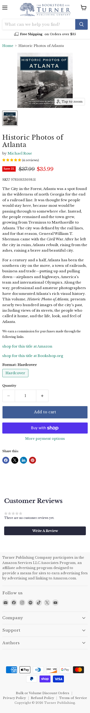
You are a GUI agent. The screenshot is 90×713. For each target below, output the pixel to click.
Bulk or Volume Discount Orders (42, 693)
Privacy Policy (14, 698)
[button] (45, 530)
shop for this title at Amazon (27, 346)
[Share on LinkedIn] (23, 460)
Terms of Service (73, 698)
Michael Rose (20, 153)
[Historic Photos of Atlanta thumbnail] (10, 118)
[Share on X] (14, 460)
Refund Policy (42, 698)
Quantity (9, 385)
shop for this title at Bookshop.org (32, 356)
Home (7, 46)
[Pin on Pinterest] (32, 460)
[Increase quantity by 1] (42, 396)
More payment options (45, 438)
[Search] (81, 24)
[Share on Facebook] (5, 460)
